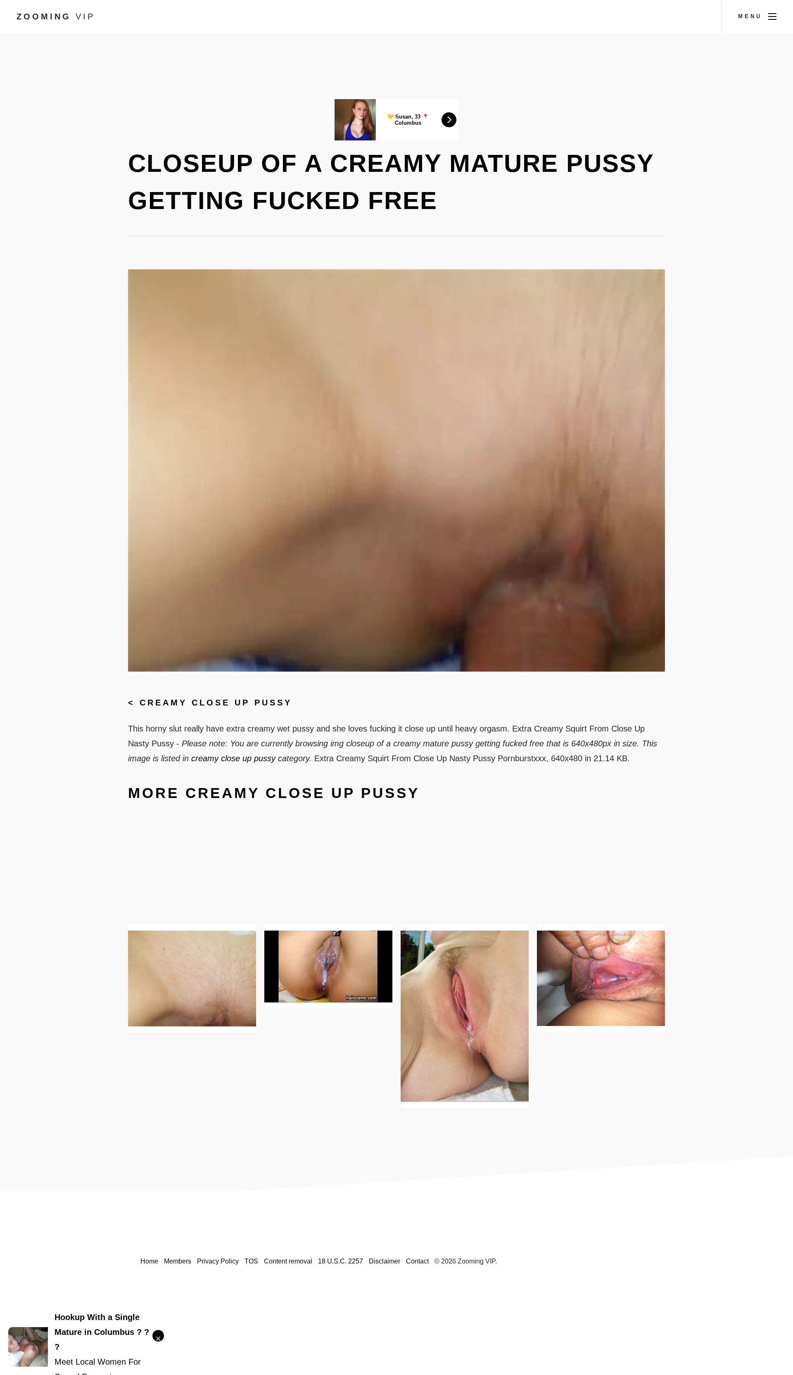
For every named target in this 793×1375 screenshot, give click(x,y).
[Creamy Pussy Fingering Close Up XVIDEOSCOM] (328, 966)
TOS (251, 1261)
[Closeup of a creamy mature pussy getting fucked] (192, 978)
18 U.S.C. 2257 (340, 1261)
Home (149, 1261)
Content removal (288, 1261)
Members (177, 1261)
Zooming (56, 16)
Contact (417, 1261)
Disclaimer (384, 1261)
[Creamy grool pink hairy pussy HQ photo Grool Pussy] (465, 1016)
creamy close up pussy (216, 702)
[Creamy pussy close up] (601, 978)
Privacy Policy (218, 1261)
